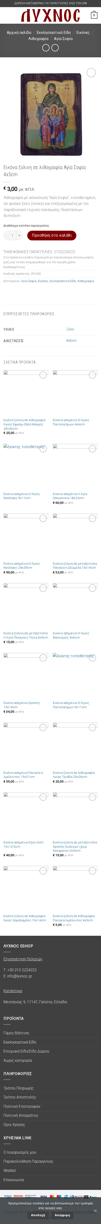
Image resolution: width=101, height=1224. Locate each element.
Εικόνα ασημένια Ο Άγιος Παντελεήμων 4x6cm (71, 422)
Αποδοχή (38, 1215)
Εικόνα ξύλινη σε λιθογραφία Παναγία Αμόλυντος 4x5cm (74, 918)
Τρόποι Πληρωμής (19, 1088)
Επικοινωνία (14, 1180)
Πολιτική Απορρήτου (21, 1115)
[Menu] (6, 15)
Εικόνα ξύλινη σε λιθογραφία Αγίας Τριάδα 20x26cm (74, 775)
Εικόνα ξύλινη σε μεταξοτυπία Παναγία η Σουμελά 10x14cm (75, 566)
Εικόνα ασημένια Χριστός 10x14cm (22, 705)
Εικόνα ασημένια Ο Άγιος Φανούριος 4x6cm (71, 635)
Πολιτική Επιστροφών (22, 1106)
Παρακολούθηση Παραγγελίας (28, 1161)
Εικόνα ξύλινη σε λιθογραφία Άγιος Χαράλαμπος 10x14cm (25, 918)
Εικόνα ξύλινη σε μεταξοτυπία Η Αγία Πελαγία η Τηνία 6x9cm (26, 635)
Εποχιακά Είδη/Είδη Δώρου (26, 1051)
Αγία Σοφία (63, 38)
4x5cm (71, 341)
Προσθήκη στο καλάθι (52, 235)
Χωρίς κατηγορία (18, 1060)
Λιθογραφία (38, 38)
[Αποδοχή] (95, 1210)
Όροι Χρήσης (14, 1124)
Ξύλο (70, 329)
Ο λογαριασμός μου (20, 1152)
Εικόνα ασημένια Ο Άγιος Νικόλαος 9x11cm (22, 496)
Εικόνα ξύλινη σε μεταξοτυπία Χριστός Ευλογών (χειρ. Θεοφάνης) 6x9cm (75, 846)
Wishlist (10, 1170)
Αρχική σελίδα (19, 32)
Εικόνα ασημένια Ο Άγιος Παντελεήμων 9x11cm (71, 705)
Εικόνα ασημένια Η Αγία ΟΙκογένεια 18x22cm (70, 496)
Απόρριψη (62, 1215)
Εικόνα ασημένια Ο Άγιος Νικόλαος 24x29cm (22, 566)
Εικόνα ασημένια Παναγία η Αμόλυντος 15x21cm (23, 775)
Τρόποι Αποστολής (20, 1097)
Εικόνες (83, 32)
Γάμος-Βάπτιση (16, 1033)
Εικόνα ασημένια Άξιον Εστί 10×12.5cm (23, 844)
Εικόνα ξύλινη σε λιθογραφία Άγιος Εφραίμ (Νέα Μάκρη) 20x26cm (24, 424)
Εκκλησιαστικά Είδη (54, 32)
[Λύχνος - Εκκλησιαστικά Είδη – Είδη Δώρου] (50, 15)
